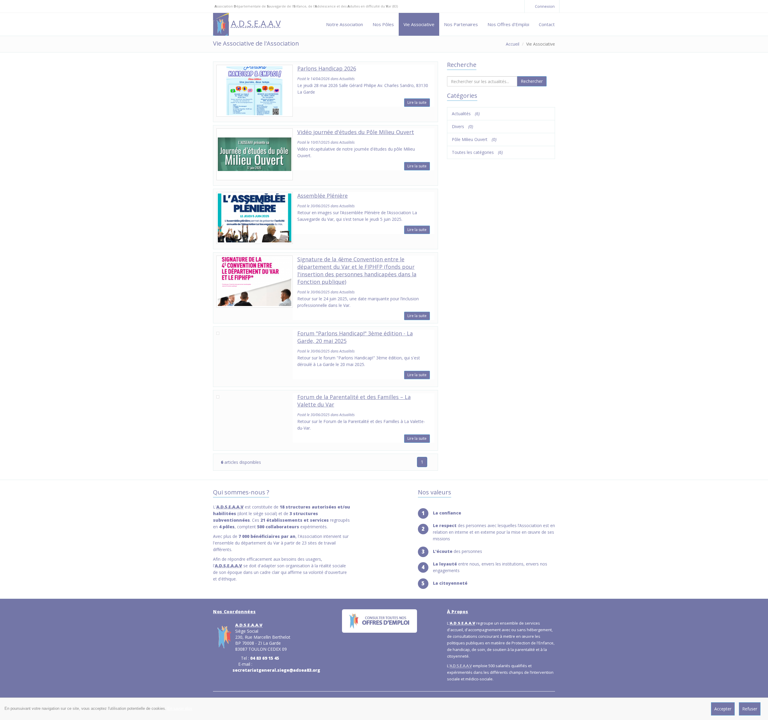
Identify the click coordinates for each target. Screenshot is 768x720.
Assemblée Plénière (322, 195)
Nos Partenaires (461, 24)
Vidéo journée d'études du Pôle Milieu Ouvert (355, 132)
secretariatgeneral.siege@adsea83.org (276, 670)
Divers (462, 126)
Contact (547, 24)
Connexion (544, 6)
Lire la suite (417, 102)
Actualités (466, 113)
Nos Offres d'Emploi (508, 24)
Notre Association (344, 24)
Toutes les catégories (477, 152)
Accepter (722, 709)
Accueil (512, 44)
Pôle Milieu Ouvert (474, 139)
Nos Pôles (383, 24)
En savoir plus (179, 708)
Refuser (749, 709)
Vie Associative (419, 24)
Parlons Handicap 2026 (326, 68)
